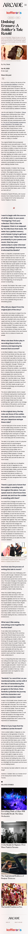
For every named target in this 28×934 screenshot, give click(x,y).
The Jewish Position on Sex (11, 907)
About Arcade (18, 922)
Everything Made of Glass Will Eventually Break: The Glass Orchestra (13, 814)
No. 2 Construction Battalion (9, 84)
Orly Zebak (6, 64)
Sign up (8, 922)
